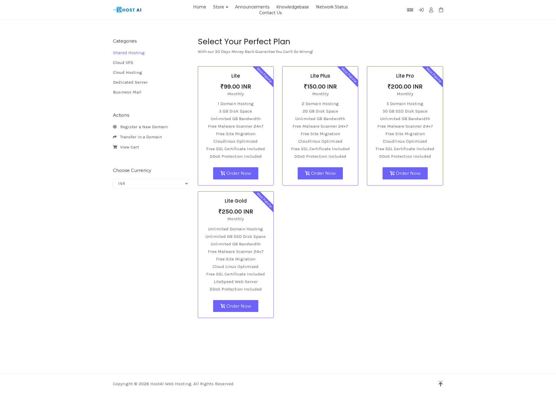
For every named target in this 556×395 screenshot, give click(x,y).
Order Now (238, 173)
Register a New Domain (143, 126)
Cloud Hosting (127, 72)
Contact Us (270, 12)
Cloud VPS (123, 62)
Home (199, 7)
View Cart (128, 147)
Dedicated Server (130, 82)
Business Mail (127, 92)
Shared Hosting (129, 52)
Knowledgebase (292, 7)
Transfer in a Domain (140, 136)
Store (219, 7)
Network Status (332, 7)
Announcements (252, 7)
